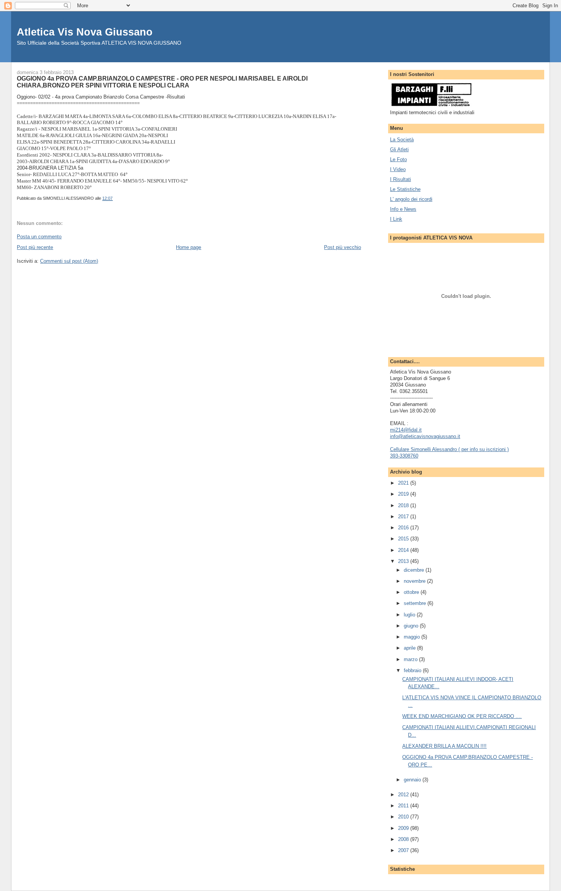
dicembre (415, 570)
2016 (404, 527)
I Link (396, 219)
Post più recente (35, 247)
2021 (404, 483)
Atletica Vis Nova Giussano (85, 32)
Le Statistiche (405, 189)
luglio (410, 615)
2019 (404, 494)
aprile (410, 648)
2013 (404, 561)
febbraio (413, 670)
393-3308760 (404, 456)
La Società (402, 139)
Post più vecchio (342, 247)
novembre (415, 581)
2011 (404, 806)
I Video (398, 169)
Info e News (403, 209)
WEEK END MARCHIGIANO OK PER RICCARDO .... (462, 716)
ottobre (412, 592)
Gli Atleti (399, 149)
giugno (412, 626)
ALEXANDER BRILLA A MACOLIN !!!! (444, 746)
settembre (415, 603)
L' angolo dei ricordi (411, 199)
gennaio (413, 780)
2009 (404, 828)
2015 (404, 539)
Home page (188, 247)
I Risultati (400, 179)
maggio (412, 637)
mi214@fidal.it (406, 430)
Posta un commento (39, 236)
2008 (404, 839)
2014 (404, 550)
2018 (404, 505)
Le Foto (398, 159)
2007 (404, 850)
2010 (404, 817)
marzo (411, 659)
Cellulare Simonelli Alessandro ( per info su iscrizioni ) (449, 449)
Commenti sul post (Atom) (69, 261)
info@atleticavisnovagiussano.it (425, 436)
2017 (404, 516)
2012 (404, 794)
